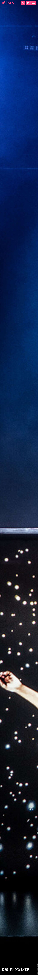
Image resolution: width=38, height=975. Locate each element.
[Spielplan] (28, 3)
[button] (23, 3)
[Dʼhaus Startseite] (8, 3)
